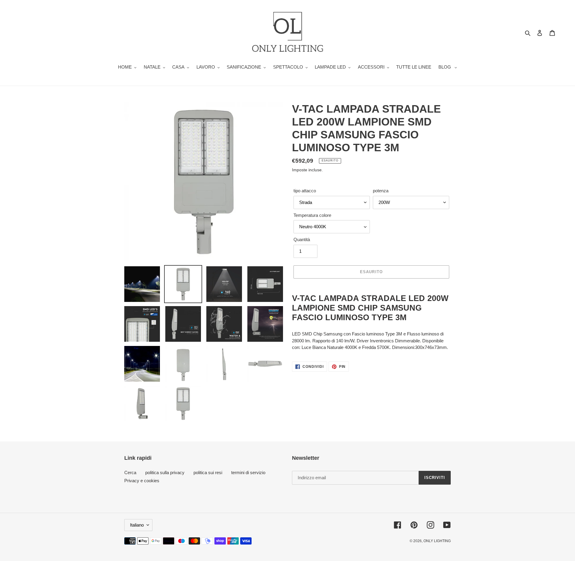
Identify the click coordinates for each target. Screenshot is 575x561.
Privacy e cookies (141, 480)
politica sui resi (207, 472)
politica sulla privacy (164, 472)
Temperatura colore (312, 215)
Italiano (137, 524)
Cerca (130, 472)
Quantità (301, 239)
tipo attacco (304, 190)
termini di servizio (248, 472)
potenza (380, 190)
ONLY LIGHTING (437, 541)
